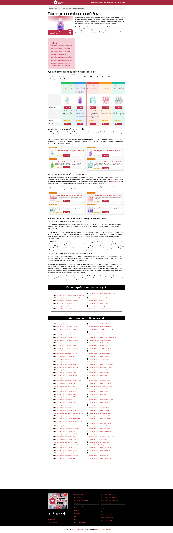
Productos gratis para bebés (108, 494)
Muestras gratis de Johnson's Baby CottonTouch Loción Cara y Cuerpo (69, 207)
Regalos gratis (77, 497)
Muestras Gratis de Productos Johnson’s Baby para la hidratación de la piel (61, 61)
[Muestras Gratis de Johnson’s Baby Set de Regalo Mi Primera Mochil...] (93, 100)
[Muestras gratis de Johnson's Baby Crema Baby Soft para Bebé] (106, 100)
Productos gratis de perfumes (81, 494)
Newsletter (77, 513)
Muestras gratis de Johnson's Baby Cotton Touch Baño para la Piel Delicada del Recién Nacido (69, 150)
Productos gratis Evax (106, 514)
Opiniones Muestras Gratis (81, 500)
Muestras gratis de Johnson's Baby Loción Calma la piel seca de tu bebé (108, 195)
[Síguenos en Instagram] (57, 514)
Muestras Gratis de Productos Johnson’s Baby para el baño (61, 58)
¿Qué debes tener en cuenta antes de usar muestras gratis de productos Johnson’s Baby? (60, 55)
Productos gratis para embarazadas (110, 500)
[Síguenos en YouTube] (61, 514)
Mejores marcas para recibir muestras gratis (60, 65)
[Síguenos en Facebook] (50, 514)
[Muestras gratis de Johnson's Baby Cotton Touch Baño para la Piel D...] (67, 100)
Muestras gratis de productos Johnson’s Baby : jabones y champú (60, 49)
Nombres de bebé (52, 519)
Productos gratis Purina (107, 520)
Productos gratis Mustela (107, 511)
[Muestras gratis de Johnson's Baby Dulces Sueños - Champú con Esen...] (80, 100)
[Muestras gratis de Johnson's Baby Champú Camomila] (52, 164)
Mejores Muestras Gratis (77, 529)
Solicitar (68, 107)
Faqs (75, 516)
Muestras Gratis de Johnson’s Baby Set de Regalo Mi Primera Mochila (93, 87)
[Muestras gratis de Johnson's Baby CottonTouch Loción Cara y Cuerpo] (118, 100)
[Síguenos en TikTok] (53, 514)
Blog (75, 519)
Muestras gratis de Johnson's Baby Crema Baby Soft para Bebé (106, 87)
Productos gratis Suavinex (107, 506)
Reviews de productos (79, 522)
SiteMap (76, 503)
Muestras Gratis (59, 3)
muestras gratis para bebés (60, 276)
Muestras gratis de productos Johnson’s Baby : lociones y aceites (60, 52)
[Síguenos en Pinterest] (64, 514)
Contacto (76, 510)
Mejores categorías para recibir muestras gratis (61, 63)
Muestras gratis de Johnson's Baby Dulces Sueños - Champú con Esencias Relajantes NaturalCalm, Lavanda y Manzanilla (108, 150)
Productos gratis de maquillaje (109, 497)
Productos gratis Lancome (108, 503)
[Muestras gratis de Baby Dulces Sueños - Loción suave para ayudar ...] (90, 210)
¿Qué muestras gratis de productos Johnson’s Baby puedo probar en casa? (61, 46)
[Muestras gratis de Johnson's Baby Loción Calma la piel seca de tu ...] (90, 198)
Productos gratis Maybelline (108, 509)
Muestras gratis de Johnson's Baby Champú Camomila (69, 161)
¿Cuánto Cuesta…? (52, 522)
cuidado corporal (115, 181)
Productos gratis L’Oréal (107, 517)
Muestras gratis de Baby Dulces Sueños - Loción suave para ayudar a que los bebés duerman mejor (108, 207)
